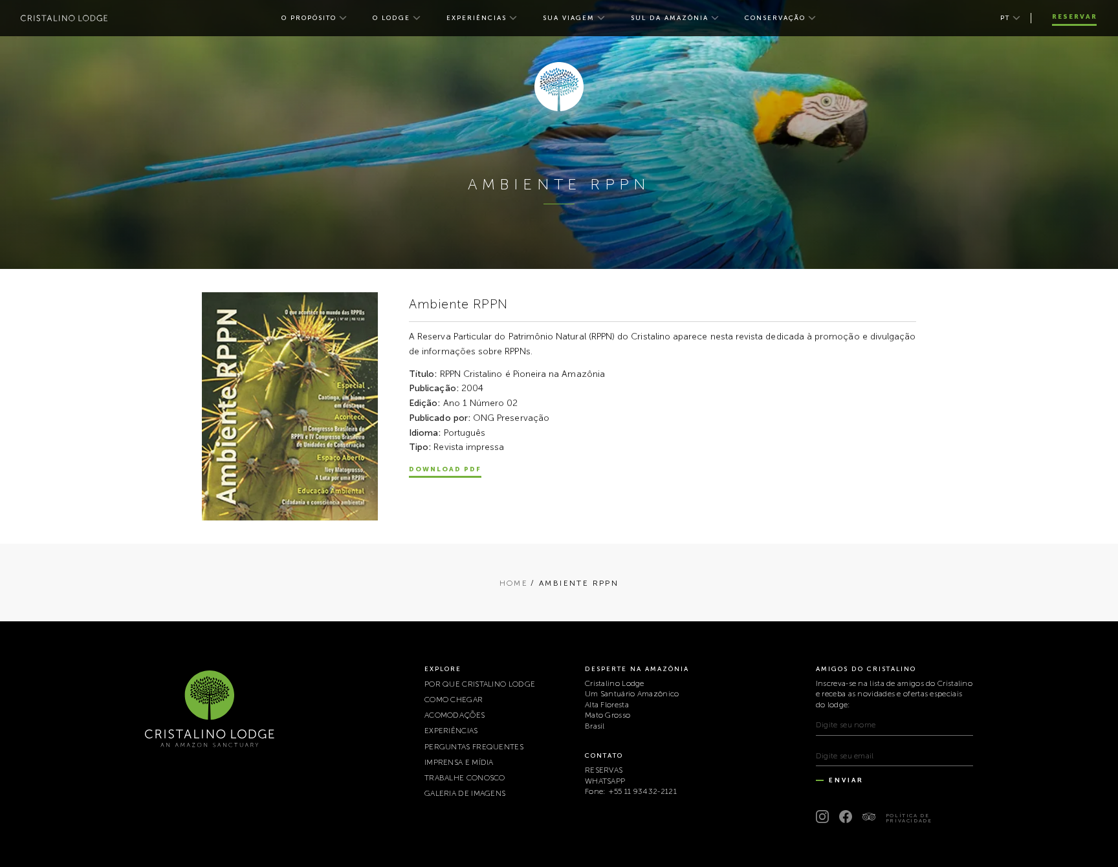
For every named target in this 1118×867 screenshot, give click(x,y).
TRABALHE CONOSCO (464, 777)
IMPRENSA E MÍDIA (459, 762)
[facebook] (845, 816)
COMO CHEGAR (453, 699)
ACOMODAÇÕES (454, 715)
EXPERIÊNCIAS (476, 18)
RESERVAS (603, 770)
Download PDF (445, 469)
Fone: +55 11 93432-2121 (631, 791)
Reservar (1074, 17)
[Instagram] (822, 816)
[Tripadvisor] (868, 816)
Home (514, 583)
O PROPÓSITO (308, 18)
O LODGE (391, 18)
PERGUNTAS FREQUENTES (473, 746)
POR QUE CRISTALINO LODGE (479, 684)
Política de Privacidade (909, 818)
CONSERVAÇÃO (775, 18)
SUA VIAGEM (569, 18)
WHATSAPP (605, 781)
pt (1005, 18)
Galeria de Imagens (464, 793)
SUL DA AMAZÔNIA (669, 18)
